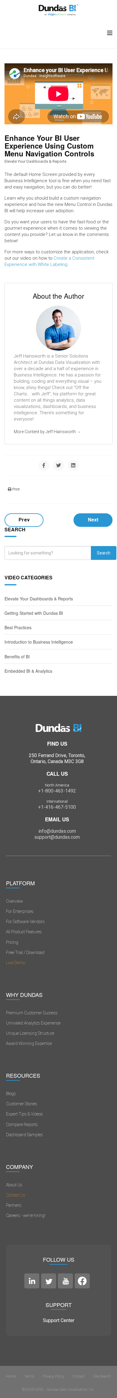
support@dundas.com (57, 837)
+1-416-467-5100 (57, 807)
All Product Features (24, 931)
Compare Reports (22, 1124)
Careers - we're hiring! (25, 1215)
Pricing (12, 942)
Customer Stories (21, 1103)
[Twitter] (58, 465)
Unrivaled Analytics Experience (33, 1023)
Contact (79, 1376)
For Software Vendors (25, 921)
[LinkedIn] (73, 465)
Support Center (58, 1320)
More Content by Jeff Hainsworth (45, 431)
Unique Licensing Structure (30, 1033)
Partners (13, 1205)
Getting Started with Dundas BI (33, 613)
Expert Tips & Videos (24, 1114)
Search (103, 553)
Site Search (102, 1376)
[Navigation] (109, 33)
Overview (14, 901)
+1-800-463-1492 (57, 791)
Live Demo (15, 962)
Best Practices (18, 627)
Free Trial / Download (25, 952)
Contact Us (15, 1195)
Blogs (11, 1093)
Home (11, 1376)
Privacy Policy (53, 1376)
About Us (14, 1184)
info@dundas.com (57, 831)
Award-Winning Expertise (29, 1043)
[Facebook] (44, 465)
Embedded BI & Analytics (28, 671)
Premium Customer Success (32, 1012)
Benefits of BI (17, 657)
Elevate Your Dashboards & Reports (35, 161)
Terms (29, 1376)
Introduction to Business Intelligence (38, 642)
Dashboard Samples (24, 1134)
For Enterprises (20, 911)
